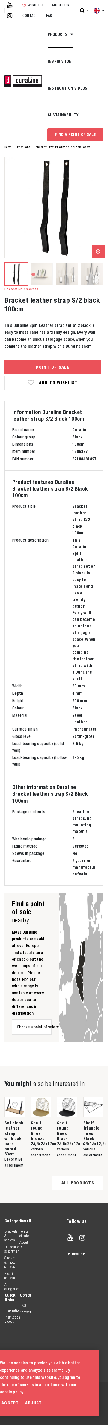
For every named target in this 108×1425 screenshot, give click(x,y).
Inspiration (60, 61)
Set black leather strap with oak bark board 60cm (13, 1138)
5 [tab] (68, 274)
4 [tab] (59, 274)
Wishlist (36, 5)
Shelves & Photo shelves (9, 1262)
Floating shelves (10, 1275)
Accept (10, 1402)
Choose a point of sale (34, 1027)
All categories (11, 1286)
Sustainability (63, 114)
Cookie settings (73, 1413)
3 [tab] (50, 274)
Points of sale (24, 1233)
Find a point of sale (75, 134)
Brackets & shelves (10, 1235)
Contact (30, 16)
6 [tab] (76, 274)
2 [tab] (42, 274)
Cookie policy (71, 1406)
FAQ (49, 16)
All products (78, 1182)
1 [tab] (33, 274)
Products (58, 34)
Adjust (33, 1402)
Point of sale (53, 367)
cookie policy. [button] (12, 1391)
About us (60, 5)
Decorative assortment (12, 1249)
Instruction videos (68, 88)
